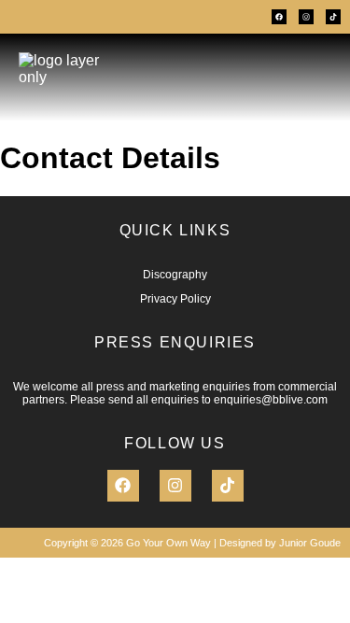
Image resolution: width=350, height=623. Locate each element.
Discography (175, 274)
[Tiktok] (333, 16)
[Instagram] (306, 16)
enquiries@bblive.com (271, 399)
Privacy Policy (175, 298)
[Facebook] (279, 16)
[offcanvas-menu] (309, 78)
